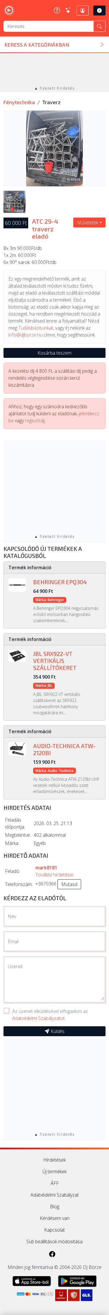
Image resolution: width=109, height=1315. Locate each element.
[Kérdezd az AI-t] (68, 10)
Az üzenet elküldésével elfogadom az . (50, 1014)
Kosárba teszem (54, 353)
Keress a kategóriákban (36, 44)
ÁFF (55, 1183)
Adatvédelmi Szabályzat (55, 1195)
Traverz (51, 102)
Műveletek (87, 222)
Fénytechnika (19, 102)
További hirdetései (54, 874)
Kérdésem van (54, 1218)
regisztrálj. (35, 420)
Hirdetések (54, 1160)
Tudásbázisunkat (35, 328)
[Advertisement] (54, 70)
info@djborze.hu (25, 335)
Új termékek (54, 1171)
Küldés (57, 1031)
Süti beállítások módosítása (54, 1241)
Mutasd (69, 884)
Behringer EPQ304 (60, 581)
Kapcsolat (54, 1230)
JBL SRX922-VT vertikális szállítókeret (54, 660)
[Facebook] (52, 1254)
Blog (54, 1206)
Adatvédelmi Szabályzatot (38, 1018)
